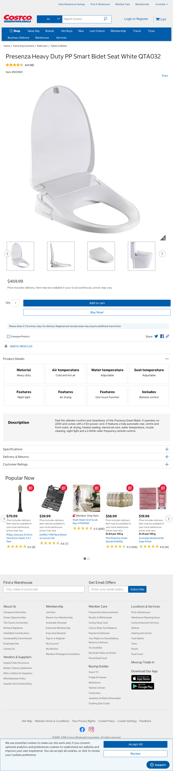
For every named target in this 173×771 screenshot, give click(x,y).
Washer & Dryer (97, 687)
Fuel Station (137, 638)
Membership (118, 31)
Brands (49, 31)
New (81, 31)
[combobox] (49, 19)
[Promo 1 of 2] (84, 559)
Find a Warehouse (17, 582)
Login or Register (136, 19)
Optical (135, 627)
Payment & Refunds (99, 633)
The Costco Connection (15, 622)
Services (61, 37)
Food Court (137, 654)
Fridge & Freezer (97, 677)
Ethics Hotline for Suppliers (17, 673)
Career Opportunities (14, 617)
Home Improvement (23, 45)
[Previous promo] (7, 253)
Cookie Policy (106, 721)
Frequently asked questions (103, 612)
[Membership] (126, 31)
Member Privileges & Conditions (63, 654)
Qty (8, 302)
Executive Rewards (56, 633)
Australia (160, 4)
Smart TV (93, 672)
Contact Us (9, 648)
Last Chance (97, 31)
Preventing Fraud (98, 658)
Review (135, 753)
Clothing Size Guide (99, 703)
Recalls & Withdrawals (100, 617)
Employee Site (11, 643)
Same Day (34, 31)
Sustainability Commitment (17, 638)
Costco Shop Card (98, 622)
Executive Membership (58, 627)
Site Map (27, 721)
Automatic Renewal (56, 622)
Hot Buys (66, 31)
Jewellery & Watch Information (105, 698)
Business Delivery (18, 37)
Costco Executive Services (145, 622)
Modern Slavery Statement (17, 668)
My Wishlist (52, 648)
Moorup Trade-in (142, 662)
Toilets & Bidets (59, 45)
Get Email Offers (102, 582)
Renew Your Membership (59, 617)
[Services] (67, 37)
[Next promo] (162, 253)
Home (7, 45)
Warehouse (42, 37)
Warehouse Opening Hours (145, 617)
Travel (137, 31)
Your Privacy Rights (84, 721)
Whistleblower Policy (14, 678)
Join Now (50, 612)
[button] (107, 19)
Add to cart (97, 303)
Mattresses (95, 682)
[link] (156, 336)
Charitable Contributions (16, 633)
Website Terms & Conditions (52, 721)
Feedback (145, 721)
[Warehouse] (49, 37)
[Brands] (54, 31)
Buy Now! (97, 312)
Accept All (136, 744)
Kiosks (134, 648)
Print (165, 75)
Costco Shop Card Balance (103, 627)
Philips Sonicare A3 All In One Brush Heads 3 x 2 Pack (19, 538)
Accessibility (95, 647)
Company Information (14, 612)
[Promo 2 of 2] (88, 559)
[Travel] (141, 31)
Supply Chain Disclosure (16, 662)
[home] (18, 18)
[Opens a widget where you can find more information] (158, 765)
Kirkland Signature (13, 627)
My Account (52, 643)
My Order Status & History (102, 652)
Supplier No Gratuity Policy (17, 683)
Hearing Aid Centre (141, 633)
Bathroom (42, 45)
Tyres (151, 31)
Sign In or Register (55, 638)
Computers (95, 692)
